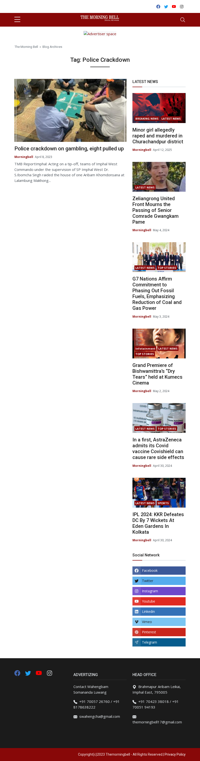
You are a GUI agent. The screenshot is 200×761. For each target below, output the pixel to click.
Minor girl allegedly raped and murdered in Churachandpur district (157, 136)
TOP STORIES (167, 268)
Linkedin (148, 611)
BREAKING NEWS (147, 118)
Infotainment (145, 348)
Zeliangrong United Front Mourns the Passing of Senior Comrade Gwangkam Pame (155, 210)
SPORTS (163, 503)
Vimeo (147, 621)
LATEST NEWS (171, 118)
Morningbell (23, 157)
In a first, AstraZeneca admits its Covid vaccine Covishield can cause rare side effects (158, 448)
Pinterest (149, 632)
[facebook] (17, 672)
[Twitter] (28, 672)
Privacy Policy (175, 754)
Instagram (150, 591)
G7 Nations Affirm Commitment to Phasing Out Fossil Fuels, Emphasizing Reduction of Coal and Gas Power (157, 293)
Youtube (148, 601)
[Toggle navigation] (183, 20)
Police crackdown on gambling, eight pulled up (69, 149)
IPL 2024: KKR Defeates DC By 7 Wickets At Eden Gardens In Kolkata (158, 523)
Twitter (147, 580)
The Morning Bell (26, 47)
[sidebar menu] (17, 20)
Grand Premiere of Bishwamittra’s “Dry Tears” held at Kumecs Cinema (157, 374)
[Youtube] (39, 672)
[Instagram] (49, 672)
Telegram (149, 642)
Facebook (150, 570)
